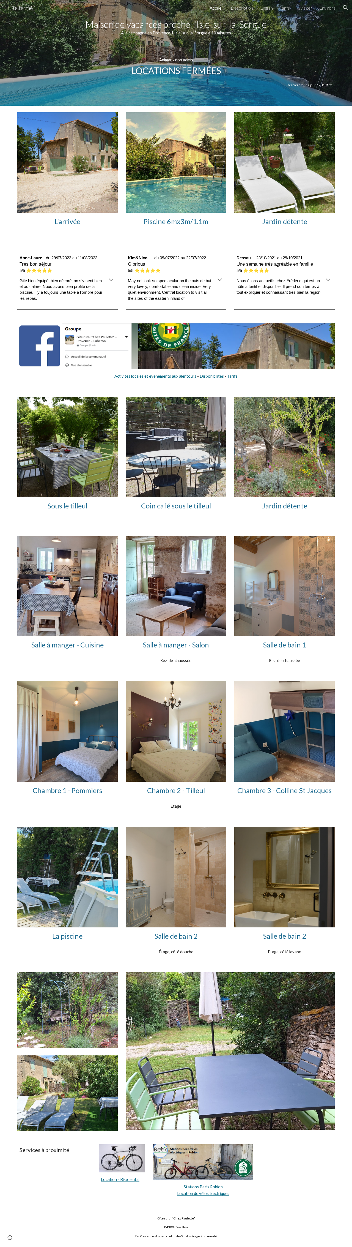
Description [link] (242, 7)
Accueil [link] (217, 7)
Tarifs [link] (285, 7)
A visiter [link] (304, 7)
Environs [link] (327, 7)
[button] (345, 7)
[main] (176, 53)
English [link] (266, 7)
